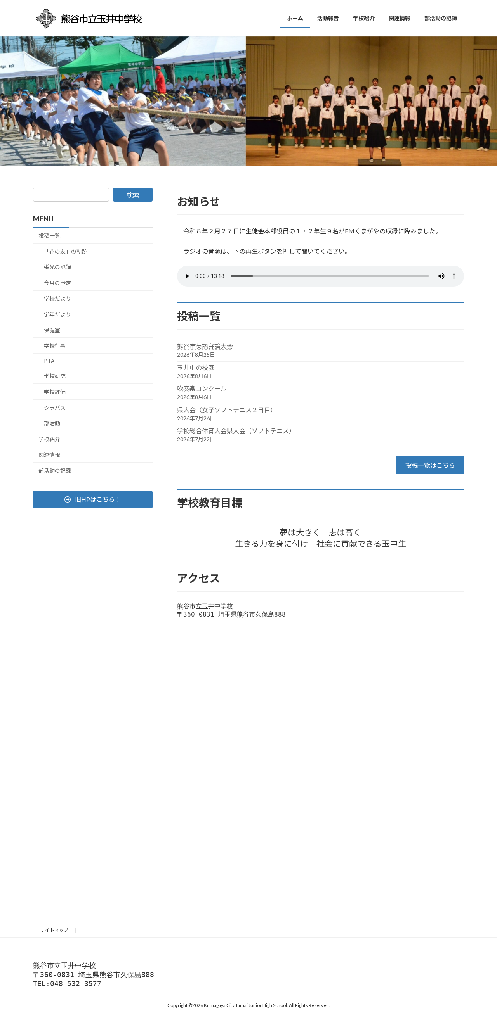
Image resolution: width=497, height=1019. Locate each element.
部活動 (52, 423)
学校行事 (55, 345)
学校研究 (55, 376)
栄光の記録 (57, 267)
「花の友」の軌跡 (65, 251)
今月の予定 (57, 283)
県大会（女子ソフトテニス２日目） (226, 409)
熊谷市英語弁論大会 (205, 346)
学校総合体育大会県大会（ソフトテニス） (236, 430)
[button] (93, 499)
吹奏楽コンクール (202, 388)
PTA (49, 361)
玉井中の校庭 (195, 367)
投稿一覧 (49, 235)
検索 (133, 195)
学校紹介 (49, 439)
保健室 (52, 330)
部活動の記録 (54, 470)
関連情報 (49, 455)
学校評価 (55, 392)
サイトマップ (54, 930)
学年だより (57, 314)
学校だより (57, 298)
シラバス (55, 407)
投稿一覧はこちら (430, 465)
